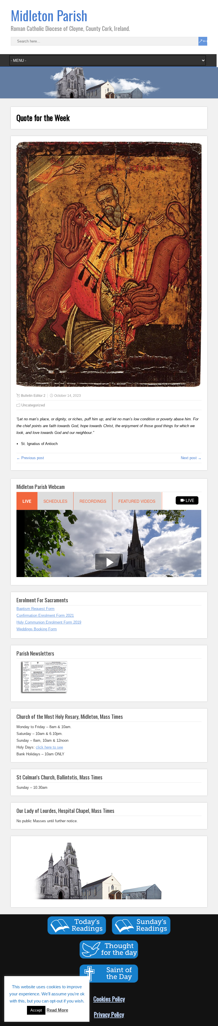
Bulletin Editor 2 (33, 396)
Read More (57, 1010)
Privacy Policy (109, 1014)
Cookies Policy (109, 998)
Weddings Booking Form (36, 629)
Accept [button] (36, 1010)
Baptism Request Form (35, 609)
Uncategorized (33, 405)
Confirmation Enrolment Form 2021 (45, 615)
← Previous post (30, 458)
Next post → (191, 458)
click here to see (49, 747)
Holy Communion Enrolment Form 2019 (48, 622)
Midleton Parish (49, 15)
